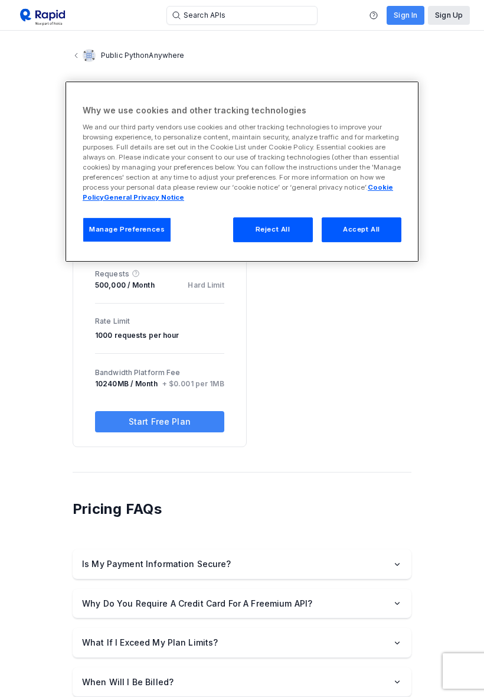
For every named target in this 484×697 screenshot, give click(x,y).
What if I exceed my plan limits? (150, 642)
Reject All (273, 229)
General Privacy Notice (144, 197)
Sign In (405, 15)
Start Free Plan (160, 421)
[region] (242, 171)
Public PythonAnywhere (143, 55)
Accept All (361, 229)
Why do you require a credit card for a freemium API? (197, 603)
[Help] (373, 15)
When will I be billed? (128, 682)
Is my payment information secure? (156, 564)
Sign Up (449, 15)
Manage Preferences (127, 229)
